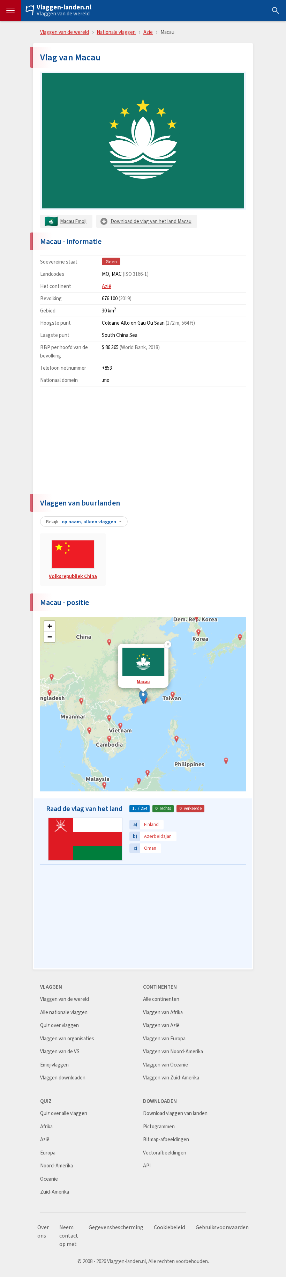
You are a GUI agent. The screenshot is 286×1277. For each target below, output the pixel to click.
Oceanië (49, 1179)
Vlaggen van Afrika (163, 1013)
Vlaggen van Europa (164, 1039)
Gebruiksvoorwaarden (222, 1227)
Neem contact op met (68, 1235)
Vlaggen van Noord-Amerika (173, 1052)
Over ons (43, 1231)
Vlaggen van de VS (60, 1052)
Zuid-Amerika (54, 1192)
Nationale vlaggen (116, 32)
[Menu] (10, 10)
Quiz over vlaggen (59, 1025)
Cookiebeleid (169, 1227)
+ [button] (49, 626)
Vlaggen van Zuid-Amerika (171, 1078)
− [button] (49, 637)
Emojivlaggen (54, 1065)
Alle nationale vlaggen (64, 1013)
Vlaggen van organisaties (67, 1039)
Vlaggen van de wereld (63, 13)
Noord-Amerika (56, 1166)
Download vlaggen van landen (175, 1113)
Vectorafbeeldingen (164, 1153)
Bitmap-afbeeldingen (166, 1140)
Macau (143, 682)
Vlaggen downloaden (62, 1078)
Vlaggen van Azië (161, 1025)
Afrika (46, 1127)
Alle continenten (161, 999)
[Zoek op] (275, 10)
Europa (47, 1153)
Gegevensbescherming (116, 1227)
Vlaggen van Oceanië (165, 1065)
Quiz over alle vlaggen (63, 1113)
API (147, 1166)
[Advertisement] (143, 440)
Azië (148, 32)
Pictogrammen (159, 1127)
